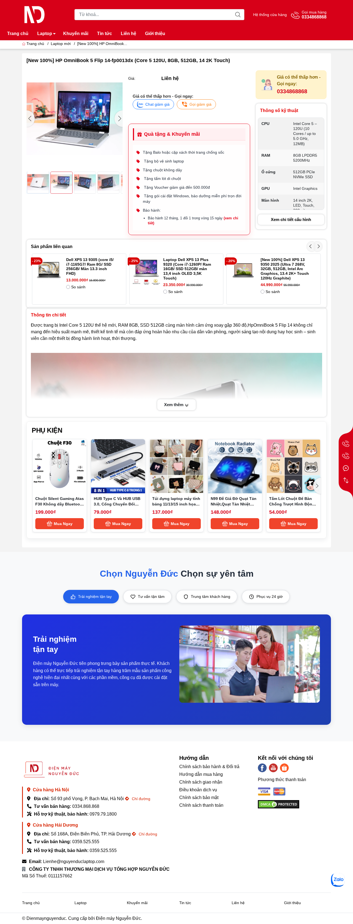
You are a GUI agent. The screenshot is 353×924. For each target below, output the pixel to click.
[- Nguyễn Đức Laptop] (34, 14)
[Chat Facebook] (346, 468)
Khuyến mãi (75, 33)
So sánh (78, 287)
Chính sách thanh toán (201, 805)
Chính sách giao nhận (200, 782)
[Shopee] (284, 767)
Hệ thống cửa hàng (270, 14)
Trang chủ (17, 33)
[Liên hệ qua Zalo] (338, 880)
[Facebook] (262, 767)
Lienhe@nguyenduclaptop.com (73, 861)
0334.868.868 (85, 806)
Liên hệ (128, 33)
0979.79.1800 (103, 814)
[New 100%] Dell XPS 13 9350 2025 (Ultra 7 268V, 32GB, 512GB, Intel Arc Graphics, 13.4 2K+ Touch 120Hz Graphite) (285, 268)
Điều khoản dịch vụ (198, 789)
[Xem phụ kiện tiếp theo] (317, 486)
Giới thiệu (155, 33)
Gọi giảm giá (200, 104)
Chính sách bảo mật (198, 797)
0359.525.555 (85, 841)
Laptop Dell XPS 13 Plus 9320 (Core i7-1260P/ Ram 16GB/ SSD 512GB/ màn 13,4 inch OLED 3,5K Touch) (187, 268)
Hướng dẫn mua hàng (201, 774)
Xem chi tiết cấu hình (291, 219)
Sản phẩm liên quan (52, 246)
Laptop (44, 33)
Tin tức (104, 33)
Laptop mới (61, 43)
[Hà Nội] (346, 444)
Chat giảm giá (157, 104)
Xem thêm (174, 404)
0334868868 (292, 91)
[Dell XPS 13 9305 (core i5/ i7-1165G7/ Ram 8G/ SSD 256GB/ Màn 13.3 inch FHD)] (48, 270)
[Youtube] (273, 767)
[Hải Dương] (346, 456)
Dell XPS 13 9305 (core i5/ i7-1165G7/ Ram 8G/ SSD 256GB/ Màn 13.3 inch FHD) (90, 266)
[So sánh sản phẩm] (346, 480)
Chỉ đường (140, 799)
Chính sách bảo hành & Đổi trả (209, 766)
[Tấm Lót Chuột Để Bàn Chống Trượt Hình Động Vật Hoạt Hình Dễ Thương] (293, 466)
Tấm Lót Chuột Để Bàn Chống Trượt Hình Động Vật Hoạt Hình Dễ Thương (293, 504)
